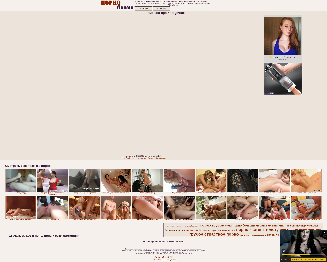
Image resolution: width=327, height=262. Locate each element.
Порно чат (161, 8)
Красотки (151, 158)
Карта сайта (160, 257)
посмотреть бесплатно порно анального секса (210, 230)
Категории (143, 8)
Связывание (161, 158)
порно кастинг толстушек (261, 229)
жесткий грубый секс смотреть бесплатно (183, 226)
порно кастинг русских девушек (253, 235)
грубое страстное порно (214, 234)
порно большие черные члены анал (259, 225)
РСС (170, 257)
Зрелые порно (141, 158)
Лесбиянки (130, 158)
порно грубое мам (216, 225)
